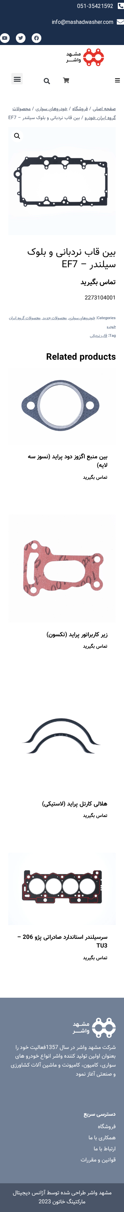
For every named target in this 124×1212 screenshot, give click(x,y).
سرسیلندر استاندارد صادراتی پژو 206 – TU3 (62, 942)
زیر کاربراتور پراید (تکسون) (76, 634)
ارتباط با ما (105, 1149)
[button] (47, 81)
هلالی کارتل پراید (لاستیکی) (74, 804)
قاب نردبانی (98, 336)
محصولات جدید (55, 318)
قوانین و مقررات (98, 1160)
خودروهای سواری (82, 318)
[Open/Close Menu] (117, 80)
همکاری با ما (102, 1138)
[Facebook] (36, 38)
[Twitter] (20, 38)
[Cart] (66, 81)
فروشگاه (107, 1127)
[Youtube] (5, 38)
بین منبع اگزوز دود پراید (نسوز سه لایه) (67, 461)
